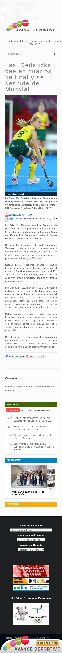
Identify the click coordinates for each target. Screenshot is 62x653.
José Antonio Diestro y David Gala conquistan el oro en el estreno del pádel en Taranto (34, 447)
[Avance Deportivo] (31, 26)
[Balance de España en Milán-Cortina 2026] (51, 479)
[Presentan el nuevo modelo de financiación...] (51, 473)
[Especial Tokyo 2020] (31, 576)
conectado (33, 386)
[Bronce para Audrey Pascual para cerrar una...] (51, 485)
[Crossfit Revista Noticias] (31, 583)
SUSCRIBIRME (47, 643)
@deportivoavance (22, 218)
